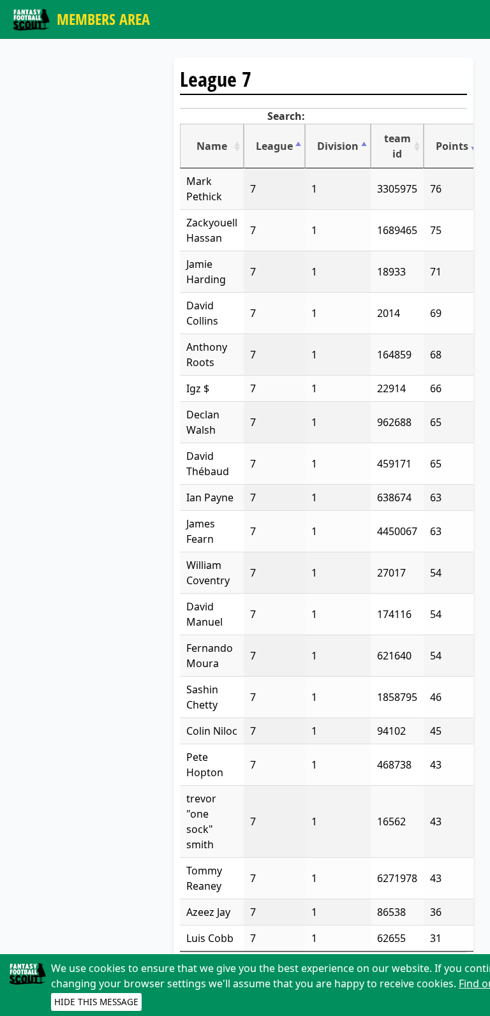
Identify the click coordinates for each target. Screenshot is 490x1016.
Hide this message (96, 1002)
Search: (286, 116)
